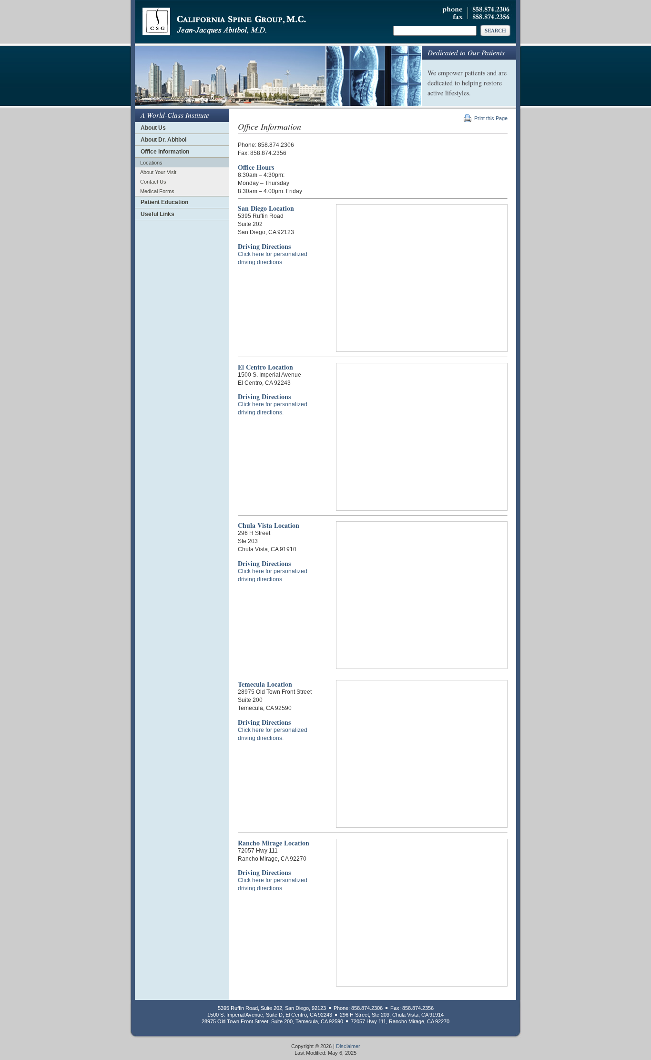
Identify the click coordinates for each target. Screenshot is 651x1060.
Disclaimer (348, 1046)
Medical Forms (157, 191)
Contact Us (153, 182)
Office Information (165, 151)
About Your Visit (158, 172)
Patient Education (164, 202)
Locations (151, 162)
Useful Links (157, 214)
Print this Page (491, 118)
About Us (153, 127)
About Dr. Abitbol (163, 139)
